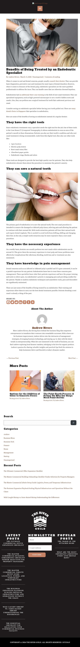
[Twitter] (12, 302)
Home (6, 449)
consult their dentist (57, 81)
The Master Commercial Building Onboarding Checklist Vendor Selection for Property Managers (39, 477)
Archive (6, 434)
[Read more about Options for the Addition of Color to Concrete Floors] (25, 381)
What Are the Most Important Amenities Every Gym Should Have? (67, 555)
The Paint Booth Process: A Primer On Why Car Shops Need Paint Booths (58, 396)
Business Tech (9, 442)
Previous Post (12, 358)
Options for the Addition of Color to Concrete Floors (25, 395)
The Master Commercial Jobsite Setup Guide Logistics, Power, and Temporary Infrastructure (37, 482)
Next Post (73, 358)
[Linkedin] (20, 302)
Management (8, 453)
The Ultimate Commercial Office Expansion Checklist (23, 471)
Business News (9, 438)
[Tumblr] (28, 302)
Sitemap (66, 642)
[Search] (73, 422)
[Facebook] (8, 302)
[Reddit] (16, 302)
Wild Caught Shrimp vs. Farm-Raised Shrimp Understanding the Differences (31, 497)
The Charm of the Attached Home (67, 542)
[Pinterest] (24, 302)
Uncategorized (38, 77)
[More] (32, 302)
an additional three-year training (32, 95)
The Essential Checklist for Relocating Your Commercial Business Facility (13, 627)
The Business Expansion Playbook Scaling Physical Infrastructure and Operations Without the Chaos (13, 593)
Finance (6, 445)
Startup (6, 456)
